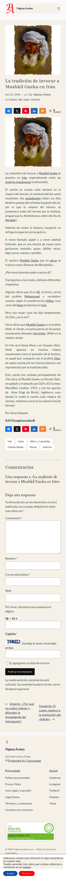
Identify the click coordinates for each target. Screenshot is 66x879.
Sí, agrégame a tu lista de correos (29, 663)
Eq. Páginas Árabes (40, 94)
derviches (39, 333)
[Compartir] (8, 110)
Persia (33, 447)
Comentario (13, 518)
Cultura (13, 99)
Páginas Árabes (25, 8)
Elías (57, 358)
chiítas (49, 301)
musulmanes (33, 198)
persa (53, 260)
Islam (27, 99)
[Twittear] (17, 110)
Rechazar (26, 873)
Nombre (11, 558)
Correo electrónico (17, 574)
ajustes (27, 867)
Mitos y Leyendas (40, 441)
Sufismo (35, 99)
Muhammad (32, 296)
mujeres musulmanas (18, 182)
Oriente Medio (16, 447)
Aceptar (10, 873)
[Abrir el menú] (59, 8)
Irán (20, 99)
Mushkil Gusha (48, 173)
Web (8, 590)
